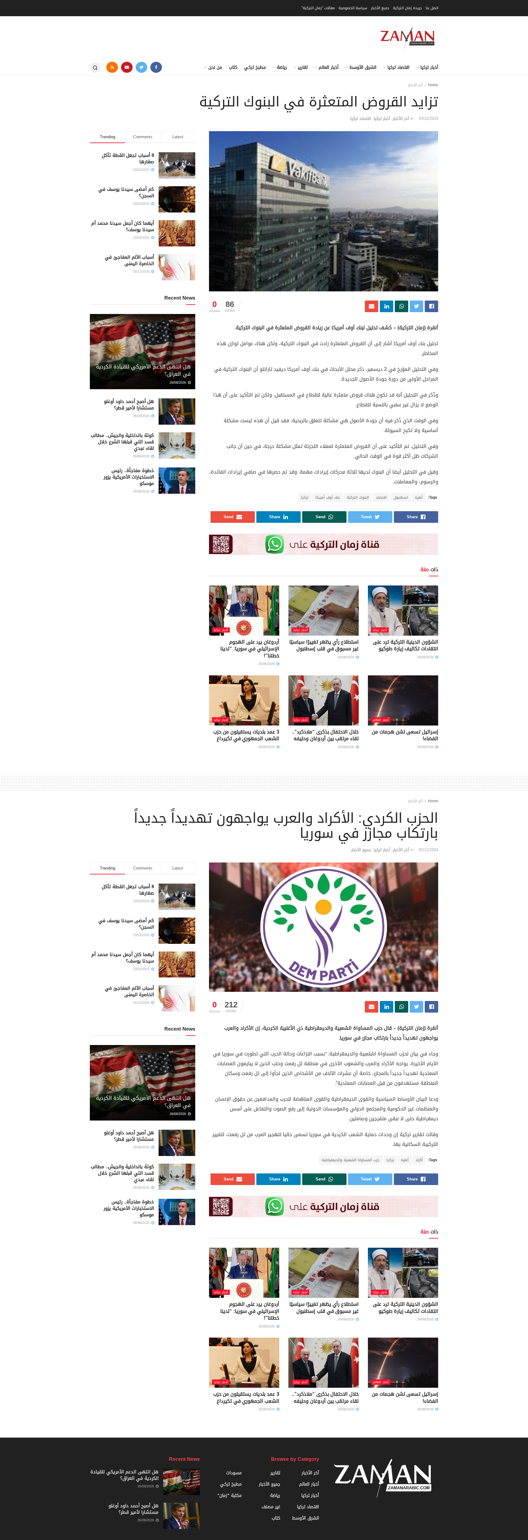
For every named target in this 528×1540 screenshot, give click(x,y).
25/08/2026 (267, 664)
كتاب (233, 67)
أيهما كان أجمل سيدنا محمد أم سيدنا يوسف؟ (122, 226)
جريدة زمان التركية (407, 8)
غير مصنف (271, 1507)
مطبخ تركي (255, 67)
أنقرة (419, 497)
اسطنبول (401, 497)
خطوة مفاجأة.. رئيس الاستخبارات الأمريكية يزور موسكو (129, 477)
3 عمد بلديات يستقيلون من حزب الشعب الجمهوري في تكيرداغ (246, 735)
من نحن (215, 67)
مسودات (234, 1473)
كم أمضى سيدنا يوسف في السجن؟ (126, 192)
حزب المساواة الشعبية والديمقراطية (351, 1160)
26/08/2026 (426, 657)
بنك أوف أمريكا (327, 497)
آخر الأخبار (415, 85)
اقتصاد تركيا (398, 67)
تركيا (304, 497)
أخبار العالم (329, 67)
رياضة (282, 67)
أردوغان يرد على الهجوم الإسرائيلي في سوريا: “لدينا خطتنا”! (249, 648)
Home (433, 85)
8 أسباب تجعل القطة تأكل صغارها (128, 158)
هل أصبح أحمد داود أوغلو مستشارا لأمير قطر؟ (129, 404)
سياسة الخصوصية (353, 8)
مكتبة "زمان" (229, 1495)
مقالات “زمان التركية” (318, 8)
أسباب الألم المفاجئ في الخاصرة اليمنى (129, 260)
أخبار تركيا (429, 67)
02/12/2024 (428, 850)
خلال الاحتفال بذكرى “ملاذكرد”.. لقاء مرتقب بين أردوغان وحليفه (325, 735)
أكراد (419, 1160)
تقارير (303, 67)
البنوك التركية (358, 497)
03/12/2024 (428, 118)
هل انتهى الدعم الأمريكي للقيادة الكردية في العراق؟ (143, 370)
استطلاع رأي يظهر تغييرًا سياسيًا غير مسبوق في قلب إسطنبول (324, 645)
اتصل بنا (432, 8)
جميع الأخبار (380, 8)
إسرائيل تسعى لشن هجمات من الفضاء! (405, 735)
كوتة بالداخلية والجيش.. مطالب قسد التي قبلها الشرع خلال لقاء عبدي (122, 441)
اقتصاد (381, 497)
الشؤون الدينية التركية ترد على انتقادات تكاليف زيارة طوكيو (405, 645)
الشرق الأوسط (363, 67)
